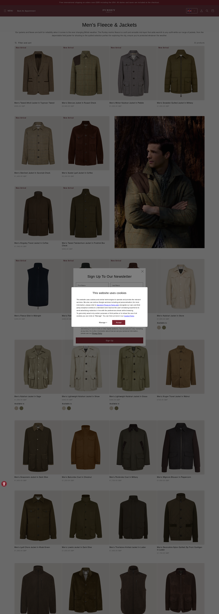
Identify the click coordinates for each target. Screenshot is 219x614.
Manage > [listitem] (103, 322)
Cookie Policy (129, 316)
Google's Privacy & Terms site (108, 305)
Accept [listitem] (118, 322)
